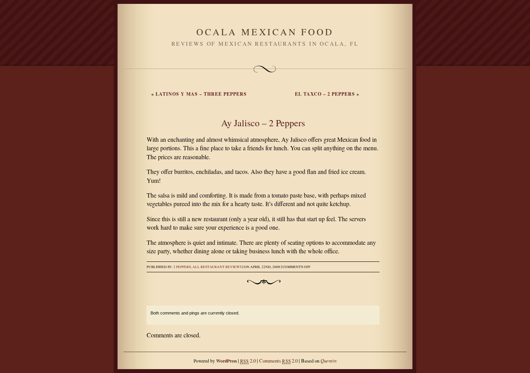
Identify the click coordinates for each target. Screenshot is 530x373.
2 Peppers (182, 267)
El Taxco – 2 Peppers (325, 94)
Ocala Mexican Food (264, 32)
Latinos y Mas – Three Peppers (201, 94)
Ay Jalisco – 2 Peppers (263, 123)
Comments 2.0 (278, 360)
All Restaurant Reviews (217, 267)
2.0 (248, 360)
